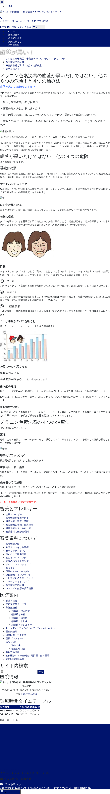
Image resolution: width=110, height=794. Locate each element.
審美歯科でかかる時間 (17, 531)
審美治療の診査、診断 (17, 521)
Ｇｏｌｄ (10, 567)
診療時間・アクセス (16, 634)
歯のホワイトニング (16, 557)
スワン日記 (11, 641)
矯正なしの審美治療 (16, 554)
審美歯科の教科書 (15, 585)
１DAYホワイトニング (17, 581)
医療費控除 (13, 44)
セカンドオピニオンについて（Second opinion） (32, 628)
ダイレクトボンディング (18, 564)
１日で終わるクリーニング (19, 578)
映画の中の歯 (18, 648)
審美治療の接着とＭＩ (17, 517)
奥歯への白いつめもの (17, 571)
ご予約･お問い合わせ (14, 784)
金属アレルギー (16, 38)
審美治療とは (15, 41)
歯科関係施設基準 (15, 658)
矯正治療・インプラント (18, 574)
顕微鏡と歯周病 (19, 617)
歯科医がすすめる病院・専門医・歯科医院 (27, 655)
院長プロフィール (15, 638)
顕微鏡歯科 (13, 34)
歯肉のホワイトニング (17, 561)
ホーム (11, 31)
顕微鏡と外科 (18, 614)
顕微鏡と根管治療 (20, 610)
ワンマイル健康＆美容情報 (19, 588)
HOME (9, 6)
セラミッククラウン (16, 550)
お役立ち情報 (12, 652)
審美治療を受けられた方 (18, 528)
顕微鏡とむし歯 (19, 621)
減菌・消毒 (11, 600)
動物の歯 (16, 645)
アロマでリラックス (16, 604)
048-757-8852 (29, 694)
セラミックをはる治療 (17, 547)
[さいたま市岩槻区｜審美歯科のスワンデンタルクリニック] (31, 12)
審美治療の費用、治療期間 (19, 524)
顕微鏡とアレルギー (21, 624)
